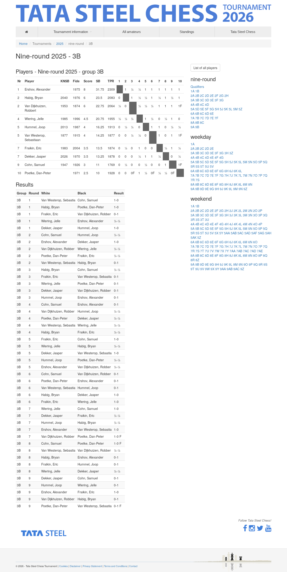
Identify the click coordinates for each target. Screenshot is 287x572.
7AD (253, 251)
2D (207, 95)
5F (207, 109)
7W (217, 251)
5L (230, 109)
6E (212, 113)
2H (226, 95)
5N (250, 162)
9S (265, 264)
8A (192, 122)
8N (250, 184)
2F (216, 95)
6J (231, 171)
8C (202, 122)
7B (197, 118)
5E (202, 109)
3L (240, 215)
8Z (197, 260)
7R (193, 180)
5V (212, 166)
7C (202, 118)
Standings (187, 32)
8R (193, 260)
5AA (227, 233)
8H (226, 184)
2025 (59, 43)
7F (216, 118)
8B (197, 122)
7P (260, 175)
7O (255, 175)
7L (240, 175)
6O (255, 242)
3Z (231, 153)
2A (192, 95)
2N (250, 210)
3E (212, 100)
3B (197, 100)
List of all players (205, 67)
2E (212, 95)
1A (192, 91)
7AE (260, 251)
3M (245, 215)
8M (245, 184)
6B (197, 113)
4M (245, 224)
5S (197, 166)
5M (235, 109)
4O (255, 224)
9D (202, 189)
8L (240, 184)
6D (207, 113)
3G (221, 100)
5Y (221, 233)
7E (212, 118)
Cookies (63, 566)
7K (235, 175)
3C (202, 100)
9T (192, 269)
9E (207, 189)
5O (255, 162)
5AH (268, 233)
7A (192, 118)
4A (192, 104)
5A (192, 109)
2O (255, 210)
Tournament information (71, 32)
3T (202, 219)
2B (197, 95)
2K (235, 210)
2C (202, 95)
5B (197, 162)
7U (207, 251)
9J (221, 189)
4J (231, 224)
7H (226, 175)
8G (221, 184)
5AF (254, 233)
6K (235, 171)
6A (192, 113)
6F (216, 171)
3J (231, 215)
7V (212, 251)
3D (207, 100)
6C (202, 113)
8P (260, 255)
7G (221, 175)
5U (207, 166)
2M (245, 210)
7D (207, 118)
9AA (223, 269)
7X (222, 251)
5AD (247, 233)
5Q (265, 162)
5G (212, 109)
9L (230, 189)
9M (235, 189)
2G (221, 95)
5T (202, 166)
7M (245, 175)
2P (260, 210)
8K (235, 184)
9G (212, 189)
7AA (232, 251)
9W (207, 269)
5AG (261, 233)
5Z (240, 109)
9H (217, 189)
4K (235, 224)
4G (221, 157)
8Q (265, 255)
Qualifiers (197, 86)
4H (226, 224)
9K (226, 189)
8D (207, 184)
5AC (240, 233)
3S (197, 219)
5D (197, 109)
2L (240, 210)
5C (202, 162)
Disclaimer (75, 566)
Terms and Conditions (115, 566)
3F (216, 100)
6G (221, 171)
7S (197, 180)
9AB (230, 269)
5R (193, 166)
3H (226, 153)
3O (255, 215)
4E (212, 157)
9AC (236, 269)
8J (231, 184)
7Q (265, 175)
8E (212, 184)
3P (260, 215)
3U (207, 219)
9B (197, 127)
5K (226, 109)
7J (231, 175)
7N (250, 175)
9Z (245, 189)
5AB (234, 233)
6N (250, 242)
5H (217, 109)
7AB (239, 251)
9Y (217, 269)
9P (250, 264)
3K (235, 215)
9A (192, 127)
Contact (133, 566)
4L (240, 224)
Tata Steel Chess (242, 32)
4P (260, 224)
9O (246, 264)
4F (216, 157)
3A (192, 100)
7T (202, 251)
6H (226, 171)
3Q (265, 215)
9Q (255, 264)
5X (216, 233)
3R (193, 219)
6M (245, 242)
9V (202, 269)
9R (261, 264)
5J (221, 109)
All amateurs (131, 32)
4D (207, 104)
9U (197, 269)
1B (197, 91)
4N (250, 224)
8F (216, 184)
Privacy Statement (92, 566)
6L (240, 171)
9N (241, 189)
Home (23, 43)
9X (212, 269)
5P (260, 162)
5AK (193, 237)
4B (197, 104)
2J (231, 210)
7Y (227, 251)
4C (202, 104)
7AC (246, 251)
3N (250, 215)
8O (255, 255)
